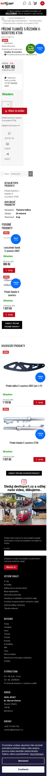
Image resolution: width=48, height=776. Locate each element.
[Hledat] (24, 3)
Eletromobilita (10, 654)
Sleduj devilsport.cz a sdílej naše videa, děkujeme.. (24, 488)
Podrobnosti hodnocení (12, 49)
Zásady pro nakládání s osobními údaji (20, 598)
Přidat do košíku (16, 111)
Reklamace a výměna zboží (15, 588)
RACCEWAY (11, 13)
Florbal (7, 637)
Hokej (6, 624)
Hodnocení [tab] (15, 174)
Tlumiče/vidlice (23, 210)
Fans (6, 651)
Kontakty (7, 585)
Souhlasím (23, 769)
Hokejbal (7, 627)
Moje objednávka (11, 591)
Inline (6, 631)
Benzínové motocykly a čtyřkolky (17, 658)
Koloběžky (8, 644)
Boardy (7, 641)
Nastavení (23, 761)
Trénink (7, 634)
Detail (40, 402)
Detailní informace (9, 126)
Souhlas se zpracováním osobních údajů (21, 602)
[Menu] (42, 3)
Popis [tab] (6, 174)
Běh (5, 647)
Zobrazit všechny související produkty (24, 473)
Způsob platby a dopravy (14, 605)
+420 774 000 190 (11, 726)
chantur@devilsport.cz (13, 730)
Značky (7, 661)
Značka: (13, 52)
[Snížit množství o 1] (11, 106)
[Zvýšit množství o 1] (11, 103)
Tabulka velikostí (11, 608)
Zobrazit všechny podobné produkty (12, 325)
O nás (6, 581)
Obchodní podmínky (12, 595)
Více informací (36, 754)
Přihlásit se (11, 567)
